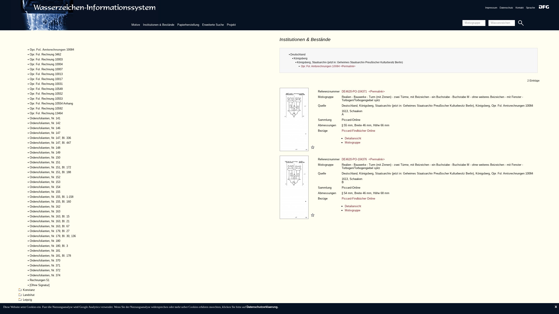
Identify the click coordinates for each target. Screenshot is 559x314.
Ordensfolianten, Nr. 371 (45, 265)
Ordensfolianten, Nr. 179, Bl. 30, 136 (53, 236)
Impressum (491, 7)
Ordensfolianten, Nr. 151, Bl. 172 (50, 167)
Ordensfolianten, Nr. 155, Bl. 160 (50, 201)
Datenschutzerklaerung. (262, 307)
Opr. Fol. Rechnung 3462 (45, 54)
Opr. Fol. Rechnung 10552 (46, 93)
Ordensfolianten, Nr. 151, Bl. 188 (50, 172)
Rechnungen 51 (39, 280)
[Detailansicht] (295, 150)
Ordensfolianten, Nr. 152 (45, 177)
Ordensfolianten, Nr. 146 (45, 128)
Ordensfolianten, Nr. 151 (45, 162)
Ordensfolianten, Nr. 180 (45, 240)
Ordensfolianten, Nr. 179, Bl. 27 (49, 231)
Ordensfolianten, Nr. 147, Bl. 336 (50, 138)
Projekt (231, 24)
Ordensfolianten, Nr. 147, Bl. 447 (50, 142)
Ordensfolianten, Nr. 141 (45, 118)
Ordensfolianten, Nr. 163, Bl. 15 (49, 216)
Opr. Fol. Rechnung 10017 (46, 79)
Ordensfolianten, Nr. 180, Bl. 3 (49, 245)
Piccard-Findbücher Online (358, 130)
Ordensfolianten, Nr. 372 (45, 270)
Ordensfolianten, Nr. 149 (45, 152)
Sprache (530, 7)
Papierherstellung (188, 24)
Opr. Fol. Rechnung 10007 (46, 69)
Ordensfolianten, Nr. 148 (45, 147)
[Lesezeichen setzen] (312, 150)
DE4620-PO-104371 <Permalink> (363, 91)
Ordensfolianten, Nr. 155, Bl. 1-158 (51, 196)
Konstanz (29, 290)
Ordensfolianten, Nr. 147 (45, 133)
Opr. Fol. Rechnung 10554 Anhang (51, 103)
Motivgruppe (352, 142)
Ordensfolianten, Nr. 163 (45, 211)
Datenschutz (506, 7)
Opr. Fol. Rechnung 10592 (46, 108)
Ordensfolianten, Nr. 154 (45, 187)
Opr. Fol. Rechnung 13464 (46, 113)
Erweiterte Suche (213, 24)
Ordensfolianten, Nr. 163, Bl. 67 (49, 226)
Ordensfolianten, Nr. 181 (45, 250)
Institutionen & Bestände (158, 24)
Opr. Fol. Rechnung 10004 (46, 64)
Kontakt (520, 7)
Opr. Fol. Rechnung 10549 (46, 88)
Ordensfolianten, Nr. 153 (45, 182)
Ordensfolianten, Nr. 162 (45, 206)
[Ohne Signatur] (40, 285)
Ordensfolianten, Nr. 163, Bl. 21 (49, 221)
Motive (135, 24)
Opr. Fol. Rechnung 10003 (46, 59)
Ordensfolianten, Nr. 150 (45, 157)
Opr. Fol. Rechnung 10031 (46, 83)
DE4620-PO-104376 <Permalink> (363, 159)
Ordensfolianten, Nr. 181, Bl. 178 (50, 255)
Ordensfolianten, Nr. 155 (45, 191)
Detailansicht (353, 138)
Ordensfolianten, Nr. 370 (45, 260)
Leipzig (27, 299)
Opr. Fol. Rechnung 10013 (46, 74)
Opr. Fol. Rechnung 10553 (46, 98)
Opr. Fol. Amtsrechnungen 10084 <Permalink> (328, 66)
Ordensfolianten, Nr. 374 (45, 275)
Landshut (29, 295)
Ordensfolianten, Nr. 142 (45, 123)
